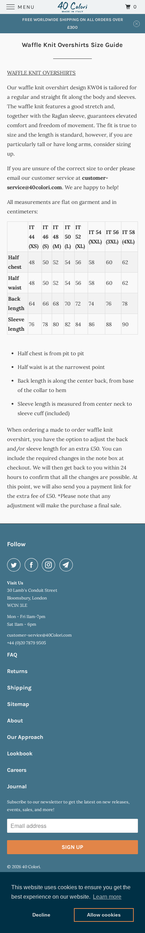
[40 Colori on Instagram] (50, 564)
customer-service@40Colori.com (39, 635)
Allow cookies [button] (104, 915)
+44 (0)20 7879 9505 (26, 642)
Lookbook (19, 753)
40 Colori (31, 866)
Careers (16, 770)
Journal (17, 786)
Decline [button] (41, 915)
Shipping (19, 687)
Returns (17, 671)
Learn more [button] (107, 897)
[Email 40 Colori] (67, 564)
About (15, 720)
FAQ (12, 654)
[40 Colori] (72, 7)
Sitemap (18, 704)
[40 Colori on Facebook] (33, 564)
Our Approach (25, 737)
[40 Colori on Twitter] (15, 564)
